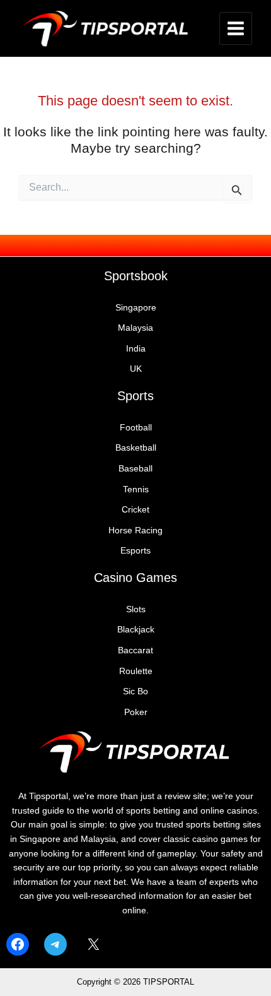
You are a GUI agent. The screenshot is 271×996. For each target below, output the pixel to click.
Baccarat (135, 650)
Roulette (136, 671)
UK (136, 369)
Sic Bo (135, 691)
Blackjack (135, 629)
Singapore (135, 307)
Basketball (135, 448)
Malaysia (135, 328)
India (136, 348)
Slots (136, 609)
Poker (135, 712)
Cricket (135, 509)
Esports (135, 550)
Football (136, 427)
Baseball (135, 468)
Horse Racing (135, 530)
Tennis (136, 489)
